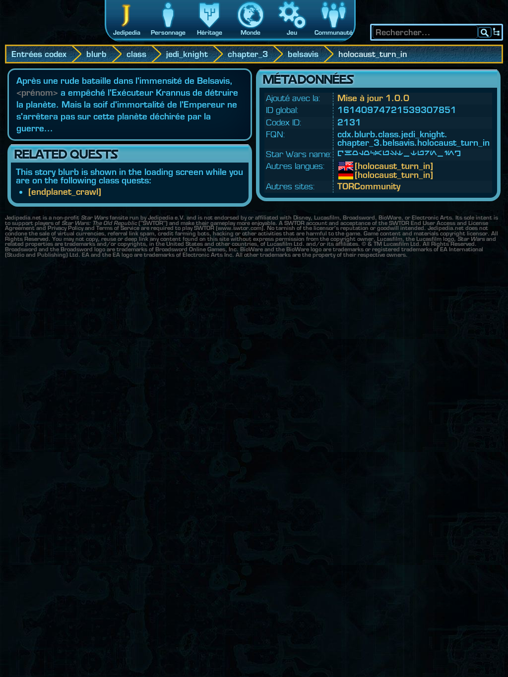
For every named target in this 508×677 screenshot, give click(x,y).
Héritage (209, 32)
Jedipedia (126, 32)
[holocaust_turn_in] (362, 166)
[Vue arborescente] (497, 32)
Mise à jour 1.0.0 (373, 98)
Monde (250, 32)
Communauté (334, 32)
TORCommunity (368, 186)
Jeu (292, 32)
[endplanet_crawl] (64, 191)
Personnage (168, 32)
